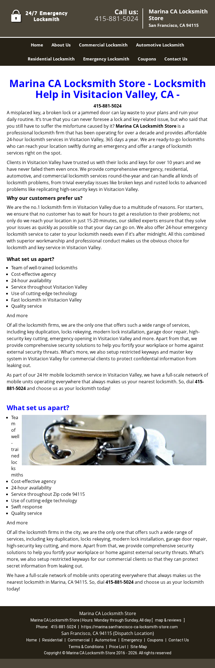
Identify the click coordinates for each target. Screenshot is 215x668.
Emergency (131, 640)
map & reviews (168, 620)
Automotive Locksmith (160, 45)
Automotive (105, 640)
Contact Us (175, 59)
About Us (61, 45)
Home (37, 45)
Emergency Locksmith (106, 59)
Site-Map (138, 646)
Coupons (147, 59)
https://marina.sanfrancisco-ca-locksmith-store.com (129, 627)
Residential (52, 640)
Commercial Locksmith (103, 45)
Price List (117, 646)
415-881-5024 (116, 18)
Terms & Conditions (86, 646)
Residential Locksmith (51, 59)
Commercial (79, 640)
